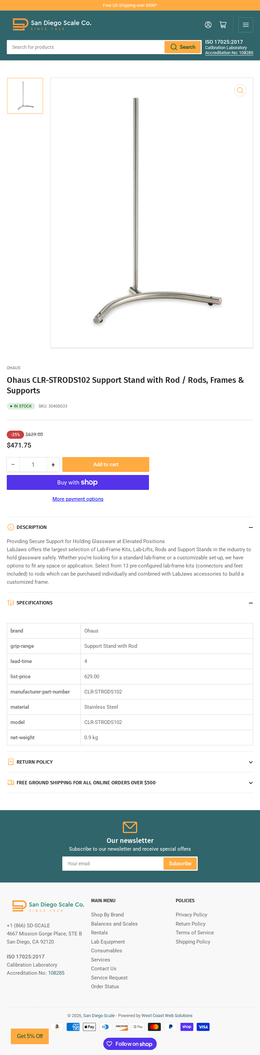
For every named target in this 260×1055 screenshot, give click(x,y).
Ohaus (13, 368)
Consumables (106, 951)
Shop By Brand (107, 915)
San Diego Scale (99, 1015)
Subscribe (180, 864)
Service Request (109, 978)
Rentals (99, 933)
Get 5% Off (30, 1036)
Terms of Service (195, 933)
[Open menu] (245, 24)
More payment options (78, 499)
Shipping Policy (193, 942)
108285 (56, 973)
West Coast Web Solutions (167, 1015)
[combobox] (104, 47)
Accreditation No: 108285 (229, 52)
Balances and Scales (114, 924)
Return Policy (190, 924)
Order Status (105, 987)
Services (100, 960)
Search (187, 47)
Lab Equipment (108, 942)
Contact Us (103, 969)
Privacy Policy (191, 915)
